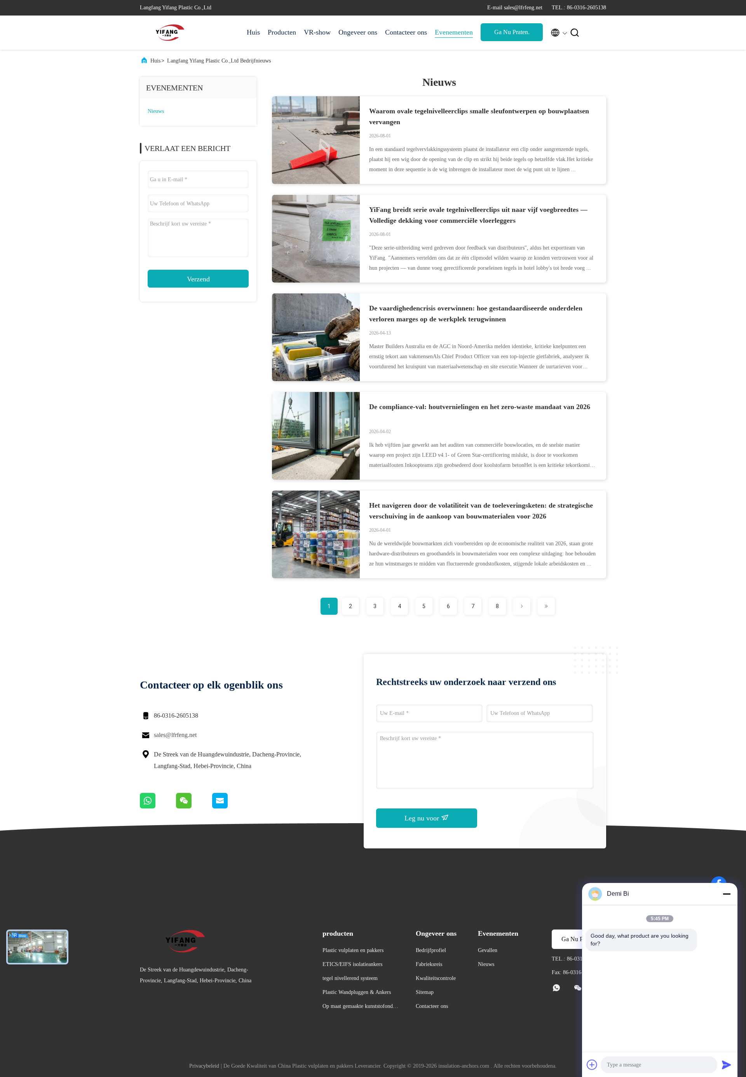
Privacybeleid (204, 1066)
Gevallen (487, 950)
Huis (253, 32)
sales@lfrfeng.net (175, 735)
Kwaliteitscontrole (436, 978)
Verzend (198, 279)
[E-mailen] (229, 806)
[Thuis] (171, 32)
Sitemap (425, 992)
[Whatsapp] (158, 806)
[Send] (726, 1064)
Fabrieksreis (429, 964)
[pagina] (521, 606)
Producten (282, 32)
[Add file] (592, 1064)
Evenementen (454, 32)
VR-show (317, 32)
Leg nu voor (422, 818)
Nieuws (156, 111)
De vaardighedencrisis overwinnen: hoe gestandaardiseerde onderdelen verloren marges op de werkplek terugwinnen (475, 313)
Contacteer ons (406, 32)
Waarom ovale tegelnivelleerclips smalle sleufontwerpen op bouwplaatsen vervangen (479, 116)
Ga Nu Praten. (512, 32)
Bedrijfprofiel (431, 950)
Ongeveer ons (357, 32)
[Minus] (726, 893)
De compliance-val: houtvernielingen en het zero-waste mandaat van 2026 (479, 407)
